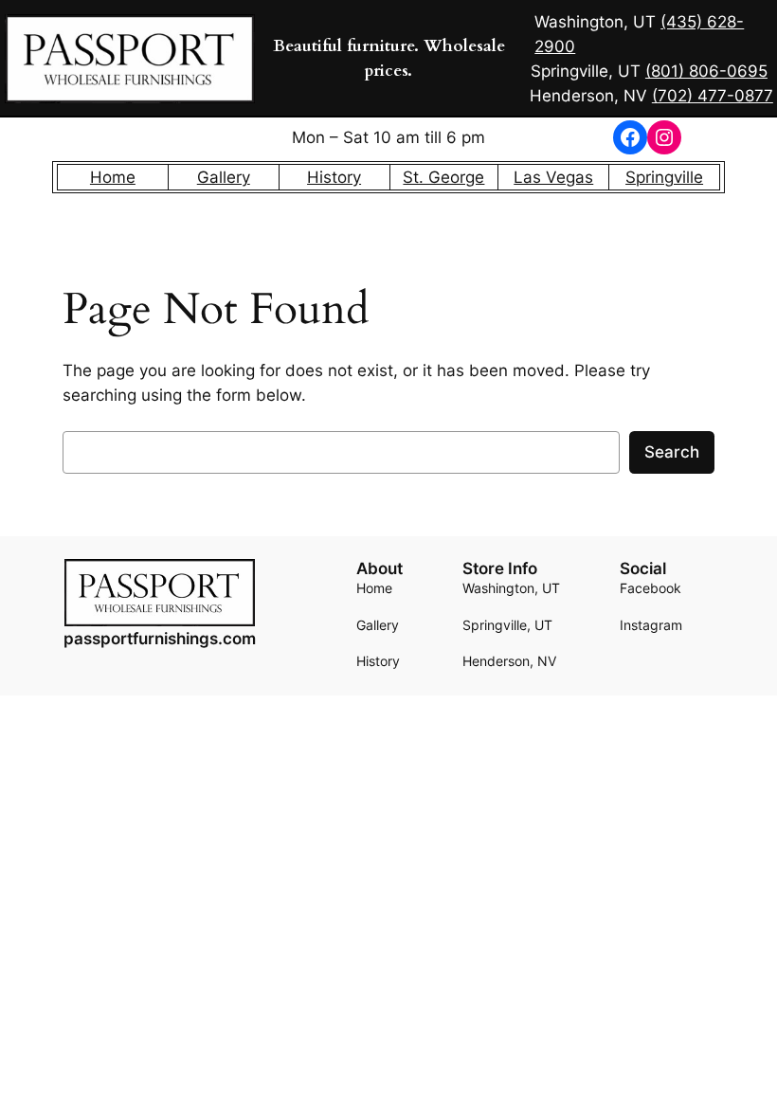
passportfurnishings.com (159, 638)
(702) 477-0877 (712, 95)
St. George (443, 177)
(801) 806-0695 (706, 71)
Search (671, 451)
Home (113, 177)
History (334, 177)
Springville (664, 177)
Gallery (223, 177)
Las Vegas (553, 177)
